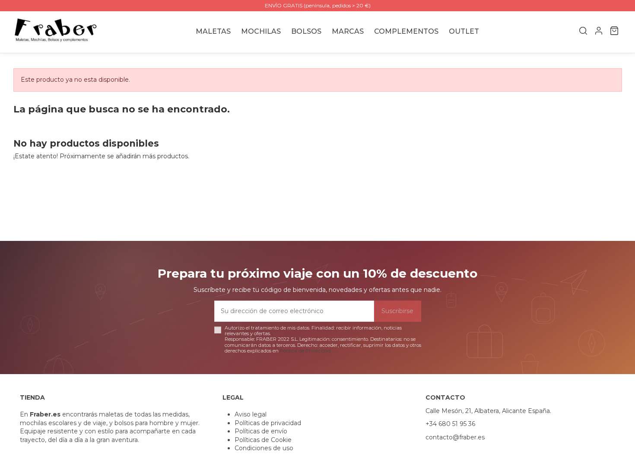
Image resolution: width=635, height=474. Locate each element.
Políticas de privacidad (268, 423)
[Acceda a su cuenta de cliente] (598, 32)
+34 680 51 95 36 (450, 424)
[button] (348, 32)
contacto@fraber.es (455, 437)
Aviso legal (251, 414)
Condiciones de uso (264, 448)
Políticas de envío (261, 431)
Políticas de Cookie (263, 440)
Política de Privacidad (305, 351)
